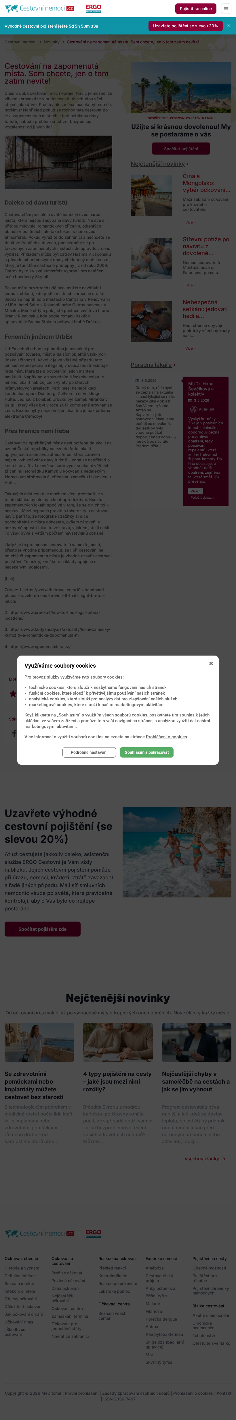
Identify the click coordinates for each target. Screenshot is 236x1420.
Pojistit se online (196, 8)
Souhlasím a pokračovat (147, 752)
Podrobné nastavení (89, 752)
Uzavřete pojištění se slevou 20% (185, 25)
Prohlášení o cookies (166, 736)
